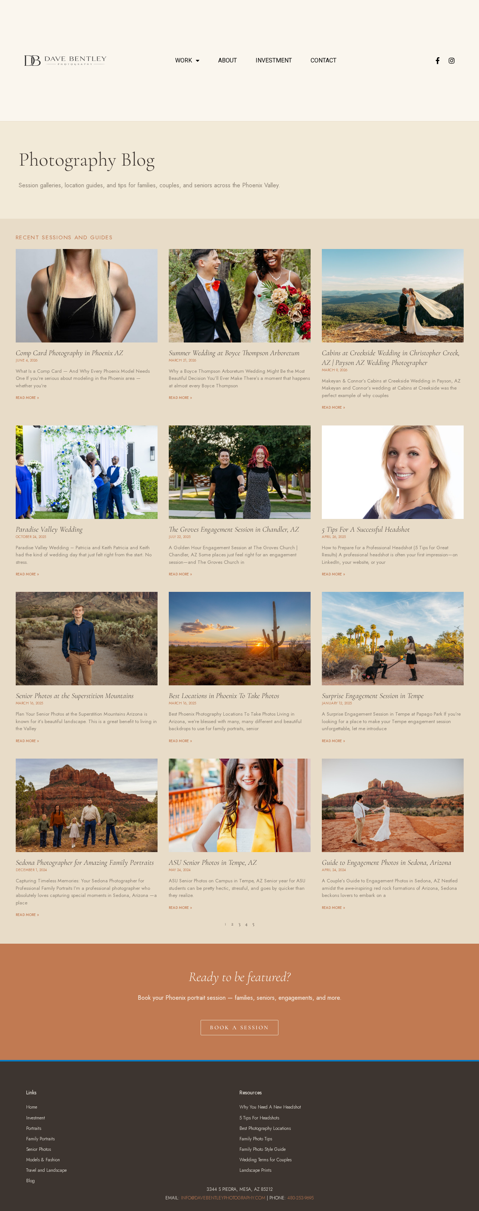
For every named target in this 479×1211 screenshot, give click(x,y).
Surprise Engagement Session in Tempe (373, 695)
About (227, 60)
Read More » (27, 397)
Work (183, 60)
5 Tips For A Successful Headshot (366, 529)
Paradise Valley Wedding (49, 529)
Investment (274, 60)
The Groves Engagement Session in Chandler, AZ (234, 529)
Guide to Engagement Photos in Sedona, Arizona (386, 862)
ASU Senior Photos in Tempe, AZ (213, 862)
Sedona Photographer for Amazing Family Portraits (85, 862)
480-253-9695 (300, 1198)
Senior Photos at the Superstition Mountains (75, 695)
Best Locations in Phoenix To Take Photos (224, 695)
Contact (323, 60)
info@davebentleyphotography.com (223, 1198)
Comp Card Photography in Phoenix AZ (69, 352)
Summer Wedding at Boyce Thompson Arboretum (234, 352)
